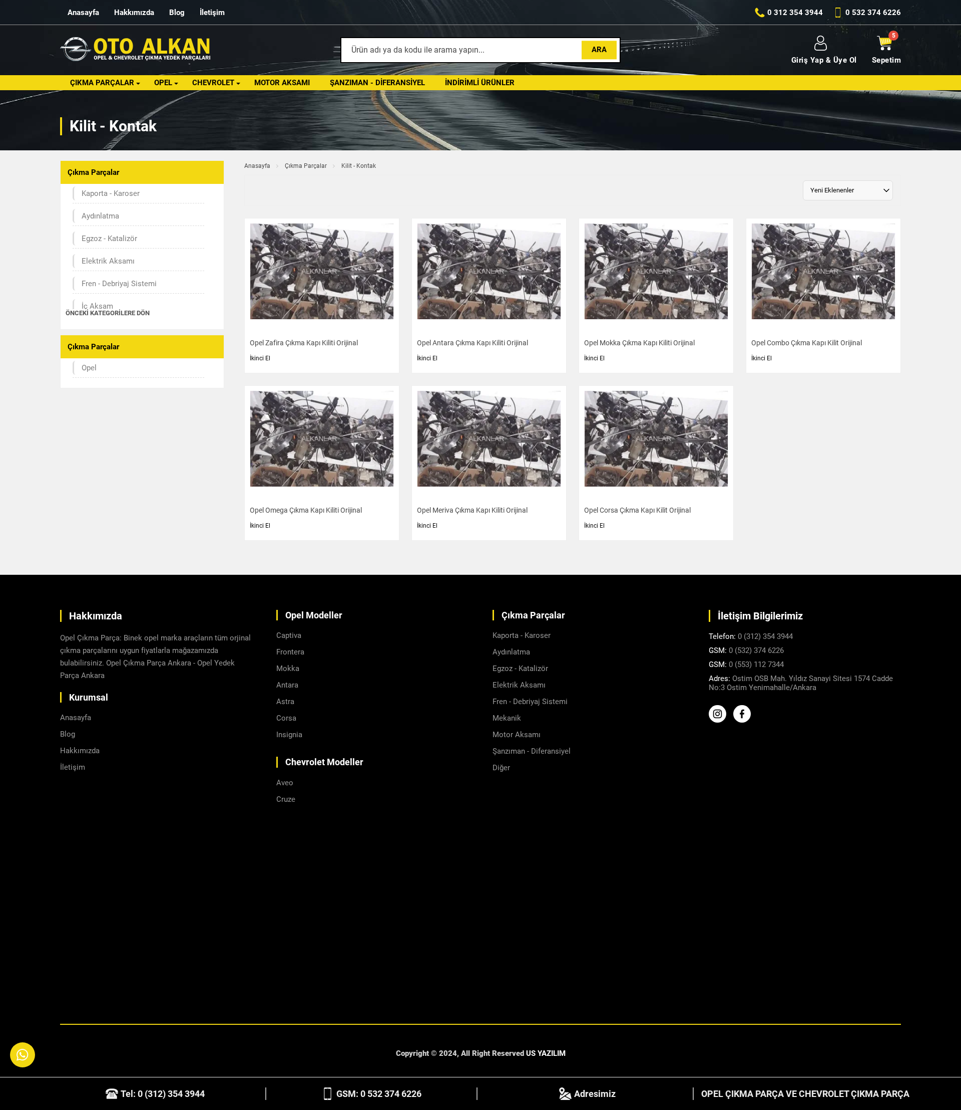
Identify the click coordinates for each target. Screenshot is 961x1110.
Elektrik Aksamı (108, 261)
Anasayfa (83, 12)
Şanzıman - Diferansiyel (377, 82)
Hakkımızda (134, 12)
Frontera (290, 651)
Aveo (284, 782)
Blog (177, 12)
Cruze (285, 799)
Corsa (286, 718)
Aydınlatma (100, 215)
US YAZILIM (546, 1053)
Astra (285, 701)
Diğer (501, 767)
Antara (287, 685)
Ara (599, 49)
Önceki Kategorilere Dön (108, 313)
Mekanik (507, 718)
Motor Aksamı (282, 82)
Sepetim (886, 60)
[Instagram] (720, 720)
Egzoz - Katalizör (109, 238)
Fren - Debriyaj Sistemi (119, 283)
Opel (163, 82)
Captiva (288, 635)
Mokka (287, 668)
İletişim (212, 12)
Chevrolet (213, 82)
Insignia (289, 734)
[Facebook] (744, 720)
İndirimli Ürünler (480, 82)
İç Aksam (97, 306)
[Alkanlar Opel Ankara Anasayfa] (135, 50)
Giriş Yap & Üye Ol (824, 60)
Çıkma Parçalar (102, 82)
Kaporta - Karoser (111, 193)
